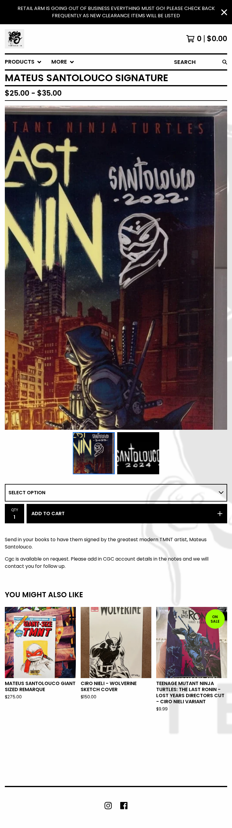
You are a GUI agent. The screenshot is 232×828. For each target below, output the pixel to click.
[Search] (225, 62)
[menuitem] (23, 62)
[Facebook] (124, 805)
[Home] (14, 38)
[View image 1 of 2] (94, 453)
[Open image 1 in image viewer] (116, 268)
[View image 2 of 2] (138, 453)
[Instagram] (108, 805)
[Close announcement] (224, 12)
